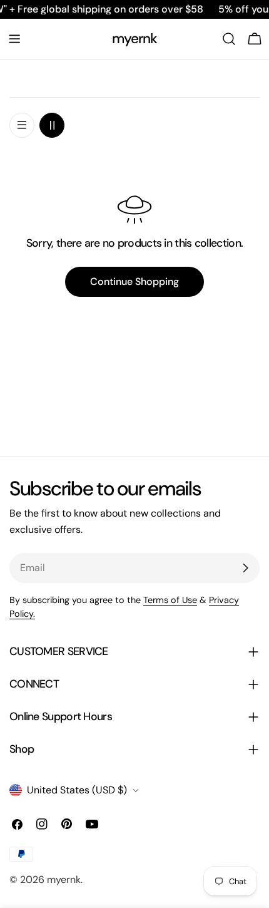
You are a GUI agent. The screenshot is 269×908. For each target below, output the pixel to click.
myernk (135, 38)
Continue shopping (134, 281)
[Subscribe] (245, 568)
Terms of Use (170, 600)
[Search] (228, 38)
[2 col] (51, 125)
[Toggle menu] (14, 38)
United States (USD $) (77, 790)
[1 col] (21, 125)
